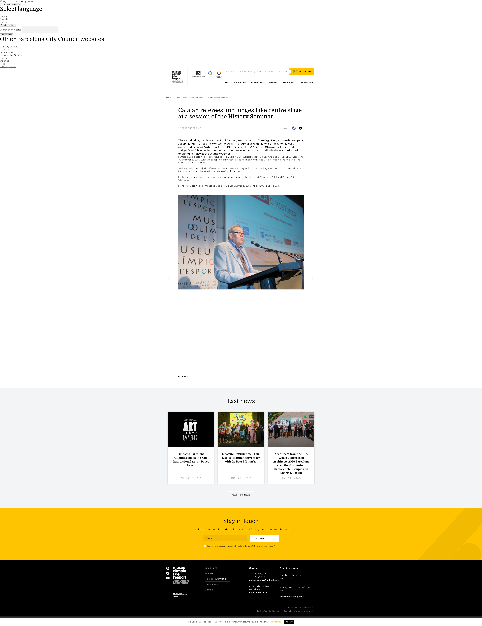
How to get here (258, 592)
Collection (240, 82)
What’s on (288, 82)
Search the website (10, 29)
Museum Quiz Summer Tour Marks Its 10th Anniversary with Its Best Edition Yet (241, 458)
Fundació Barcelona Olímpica (298, 607)
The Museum (306, 82)
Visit (227, 82)
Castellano (6, 19)
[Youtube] (167, 577)
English (10, 4)
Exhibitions (257, 82)
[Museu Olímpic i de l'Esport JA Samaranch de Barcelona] (219, 77)
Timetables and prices (292, 596)
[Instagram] (167, 568)
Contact (209, 590)
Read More (276, 622)
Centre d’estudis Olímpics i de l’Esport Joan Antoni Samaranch (284, 611)
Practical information (216, 579)
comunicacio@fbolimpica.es (264, 580)
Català (3, 16)
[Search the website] (59, 30)
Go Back (183, 376)
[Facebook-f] (167, 573)
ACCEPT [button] (289, 622)
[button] (294, 128)
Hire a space (211, 584)
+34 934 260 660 (259, 577)
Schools (273, 82)
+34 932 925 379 (258, 574)
